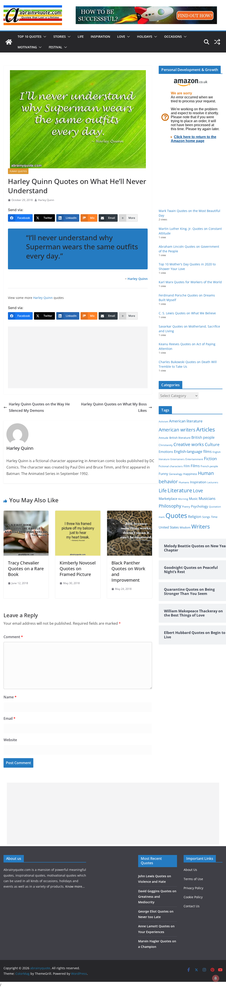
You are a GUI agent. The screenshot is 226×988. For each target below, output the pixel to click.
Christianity (166, 445)
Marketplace (168, 498)
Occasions (173, 36)
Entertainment (194, 459)
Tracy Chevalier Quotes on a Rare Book (26, 568)
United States (169, 527)
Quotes (176, 515)
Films (195, 465)
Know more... (75, 886)
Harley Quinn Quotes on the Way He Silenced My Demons (39, 407)
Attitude (163, 438)
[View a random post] (217, 42)
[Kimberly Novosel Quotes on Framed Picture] (77, 513)
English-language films (193, 451)
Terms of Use (193, 879)
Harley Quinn (46, 200)
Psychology (199, 506)
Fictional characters (171, 466)
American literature (186, 421)
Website (10, 739)
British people (203, 437)
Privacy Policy (193, 888)
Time (214, 517)
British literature (179, 438)
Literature (180, 490)
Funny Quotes (18, 171)
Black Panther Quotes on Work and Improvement (128, 571)
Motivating (27, 47)
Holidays (144, 36)
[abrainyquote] (9, 42)
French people (209, 466)
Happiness (190, 474)
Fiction (210, 458)
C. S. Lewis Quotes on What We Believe (187, 313)
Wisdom (185, 527)
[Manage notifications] (215, 978)
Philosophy (170, 506)
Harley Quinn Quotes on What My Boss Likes (114, 407)
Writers (200, 526)
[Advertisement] (78, 357)
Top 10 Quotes (29, 36)
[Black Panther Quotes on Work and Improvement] (129, 513)
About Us (190, 870)
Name (10, 697)
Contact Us (192, 906)
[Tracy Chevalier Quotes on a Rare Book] (26, 513)
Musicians (207, 498)
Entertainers (177, 459)
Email (9, 718)
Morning (183, 499)
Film (187, 466)
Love (121, 36)
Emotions (166, 451)
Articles (205, 429)
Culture (212, 444)
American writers (177, 430)
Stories (59, 36)
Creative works (188, 444)
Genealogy (175, 474)
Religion (194, 516)
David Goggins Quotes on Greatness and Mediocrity (157, 896)
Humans (184, 482)
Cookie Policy (193, 897)
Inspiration (100, 36)
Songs (206, 517)
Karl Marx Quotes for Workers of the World (190, 282)
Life (81, 36)
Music (193, 498)
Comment (13, 636)
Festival (55, 47)
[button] (43, 37)
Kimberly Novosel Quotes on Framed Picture (78, 568)
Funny (163, 473)
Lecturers (212, 482)
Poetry (186, 506)
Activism (163, 421)
